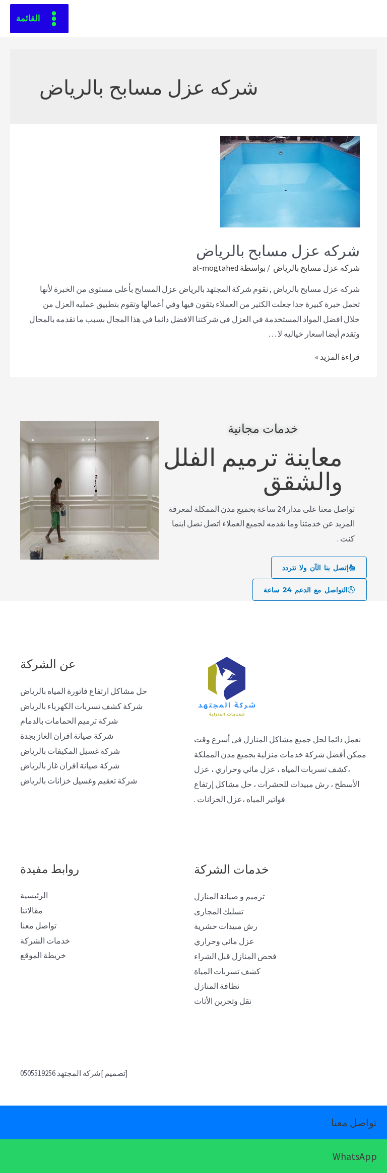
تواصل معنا (38, 925)
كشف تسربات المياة (227, 971)
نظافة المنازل (216, 986)
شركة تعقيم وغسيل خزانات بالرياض (78, 780)
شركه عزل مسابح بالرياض (276, 249)
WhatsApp (355, 1156)
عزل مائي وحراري (224, 941)
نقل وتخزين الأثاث (222, 1001)
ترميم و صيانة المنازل (229, 896)
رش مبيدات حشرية (225, 926)
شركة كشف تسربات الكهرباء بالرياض (81, 706)
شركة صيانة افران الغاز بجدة (66, 736)
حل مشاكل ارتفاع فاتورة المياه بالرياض (83, 691)
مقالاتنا (31, 910)
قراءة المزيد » (337, 357)
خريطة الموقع (43, 955)
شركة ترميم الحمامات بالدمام (69, 721)
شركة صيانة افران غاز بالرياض (69, 765)
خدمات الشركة (45, 940)
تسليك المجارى (218, 911)
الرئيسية (34, 895)
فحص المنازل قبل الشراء (235, 956)
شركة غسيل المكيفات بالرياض (70, 751)
